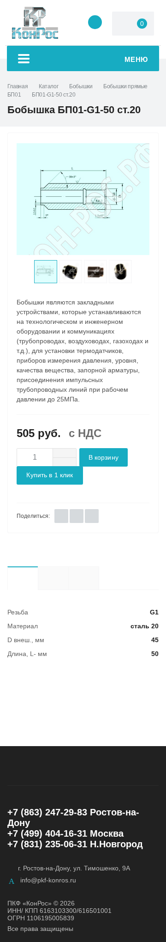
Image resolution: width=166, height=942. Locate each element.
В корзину (104, 457)
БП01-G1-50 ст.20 (53, 94)
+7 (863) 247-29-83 (47, 812)
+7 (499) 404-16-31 (47, 833)
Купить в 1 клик (49, 475)
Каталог (48, 86)
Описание (53, 578)
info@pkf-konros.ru (48, 880)
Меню (136, 59)
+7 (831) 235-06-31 (47, 844)
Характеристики (22, 578)
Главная (17, 86)
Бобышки (80, 86)
